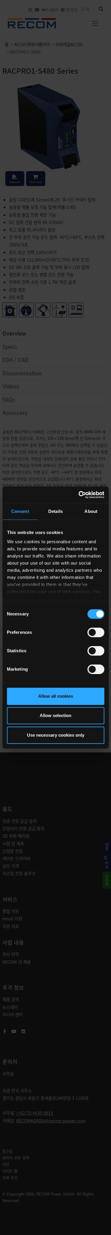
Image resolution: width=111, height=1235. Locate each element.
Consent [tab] (20, 511)
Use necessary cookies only (55, 735)
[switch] (95, 632)
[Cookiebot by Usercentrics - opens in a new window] (79, 495)
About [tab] (90, 511)
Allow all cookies (55, 696)
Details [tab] (55, 511)
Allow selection (55, 715)
